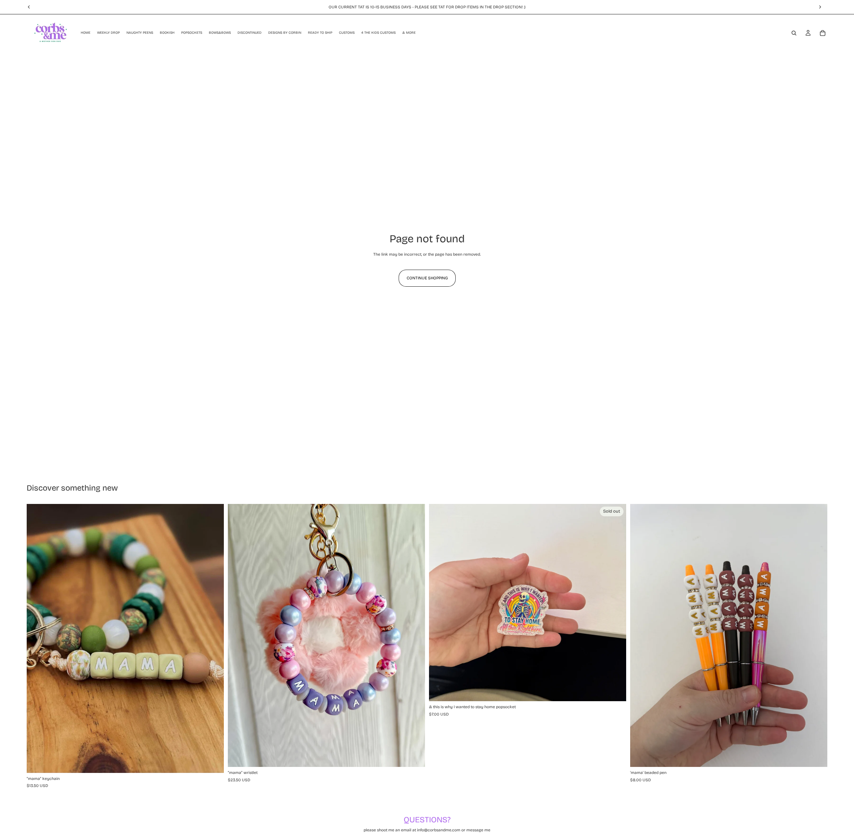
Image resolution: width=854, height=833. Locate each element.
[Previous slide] (37, 638)
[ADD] (213, 763)
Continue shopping (427, 278)
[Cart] (822, 33)
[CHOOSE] (817, 757)
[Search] (794, 33)
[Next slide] (214, 638)
